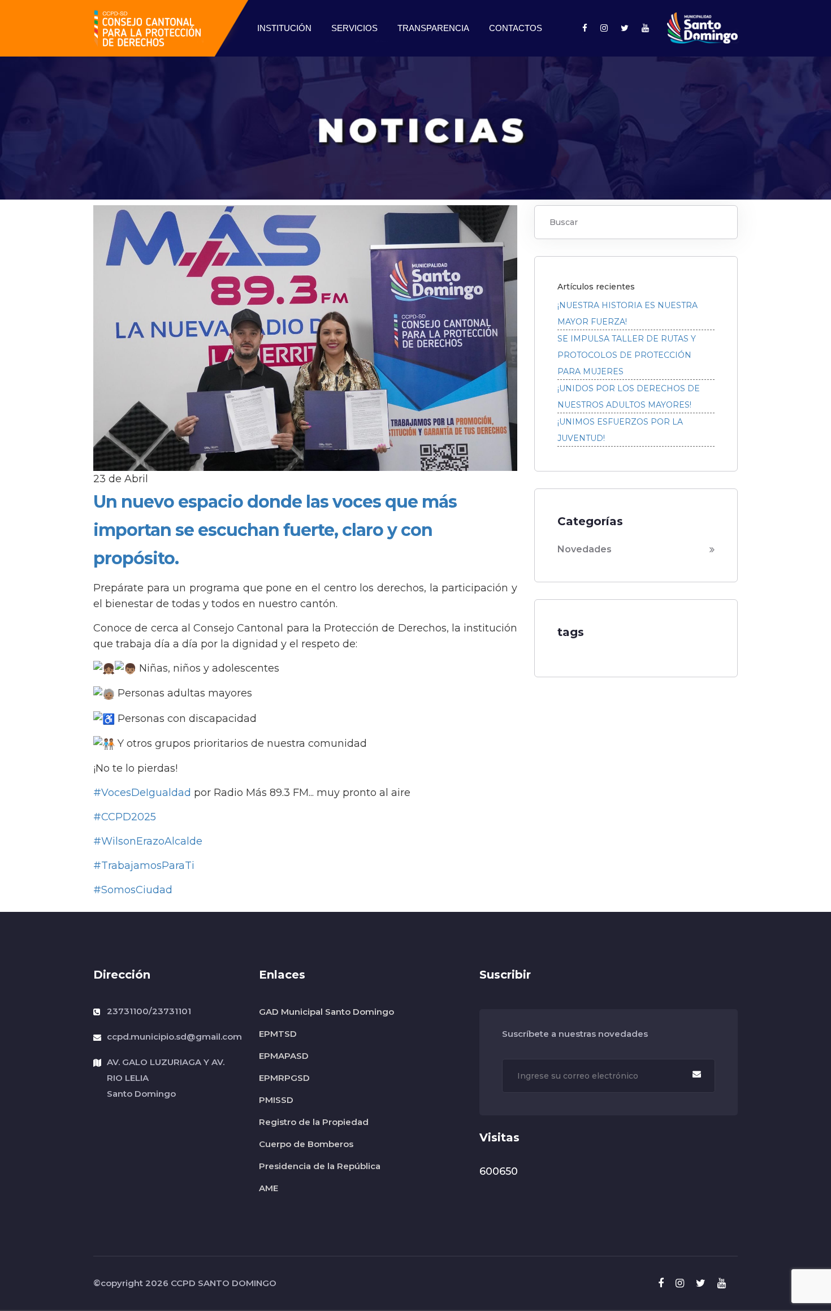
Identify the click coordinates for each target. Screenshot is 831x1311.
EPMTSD (278, 1033)
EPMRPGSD (284, 1077)
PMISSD (276, 1099)
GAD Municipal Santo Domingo (326, 1011)
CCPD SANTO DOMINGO (223, 1283)
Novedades (584, 549)
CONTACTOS (515, 28)
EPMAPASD (284, 1055)
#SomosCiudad (132, 890)
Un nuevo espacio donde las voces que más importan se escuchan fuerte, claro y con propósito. (275, 530)
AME (268, 1188)
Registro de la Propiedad (314, 1122)
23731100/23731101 (149, 1011)
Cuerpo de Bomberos (306, 1144)
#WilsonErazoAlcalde (147, 841)
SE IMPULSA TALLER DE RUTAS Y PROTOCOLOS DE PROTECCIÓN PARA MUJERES (626, 355)
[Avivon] (147, 27)
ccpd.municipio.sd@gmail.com (174, 1036)
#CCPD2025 (124, 817)
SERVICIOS (354, 28)
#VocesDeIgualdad (142, 792)
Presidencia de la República (319, 1166)
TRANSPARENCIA (433, 28)
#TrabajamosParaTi (143, 865)
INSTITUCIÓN (284, 28)
